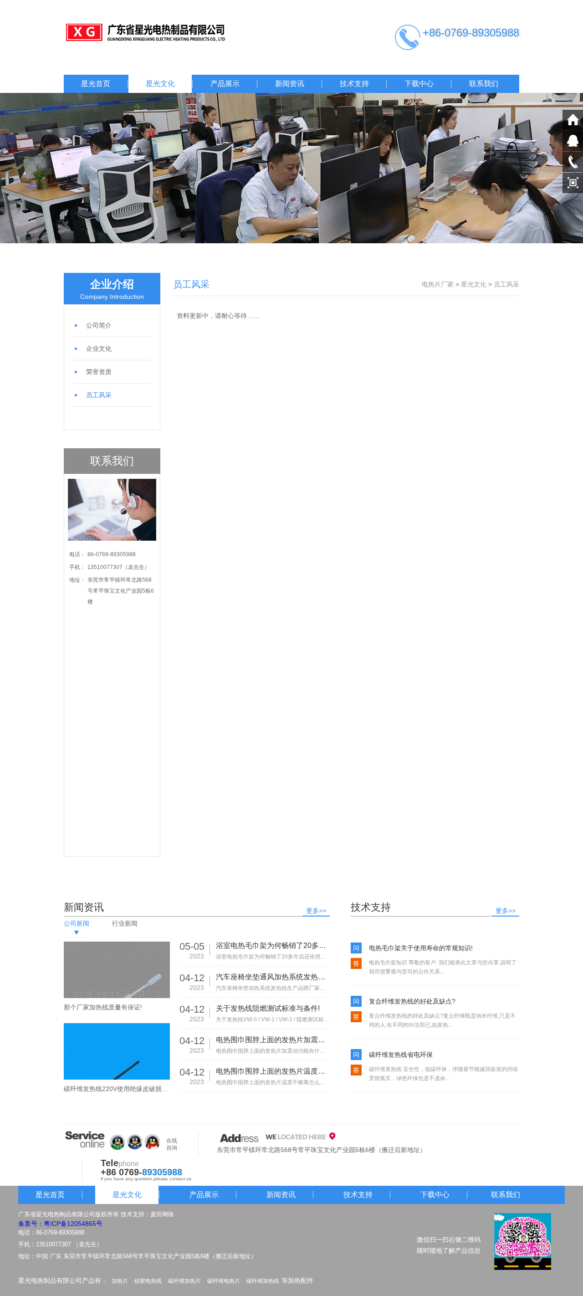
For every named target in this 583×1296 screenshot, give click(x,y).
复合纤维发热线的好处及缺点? (412, 1001)
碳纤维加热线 (262, 1281)
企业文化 (99, 348)
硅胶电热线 (148, 1281)
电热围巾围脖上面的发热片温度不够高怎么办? (273, 1071)
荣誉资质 (99, 371)
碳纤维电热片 (223, 1281)
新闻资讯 (289, 83)
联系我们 (483, 83)
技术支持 (354, 83)
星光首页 (95, 83)
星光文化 (160, 83)
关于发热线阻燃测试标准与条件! (268, 1008)
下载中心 (419, 83)
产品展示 (225, 83)
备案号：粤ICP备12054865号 (60, 1223)
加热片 (120, 1281)
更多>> (316, 910)
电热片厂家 (438, 284)
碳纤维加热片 (184, 1281)
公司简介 (99, 325)
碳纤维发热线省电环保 (401, 1054)
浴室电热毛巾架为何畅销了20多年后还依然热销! (273, 945)
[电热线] (155, 33)
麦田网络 (162, 1214)
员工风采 (99, 395)
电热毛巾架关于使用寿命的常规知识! (421, 948)
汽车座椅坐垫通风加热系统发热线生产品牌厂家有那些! (273, 977)
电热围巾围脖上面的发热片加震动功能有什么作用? (273, 1040)
